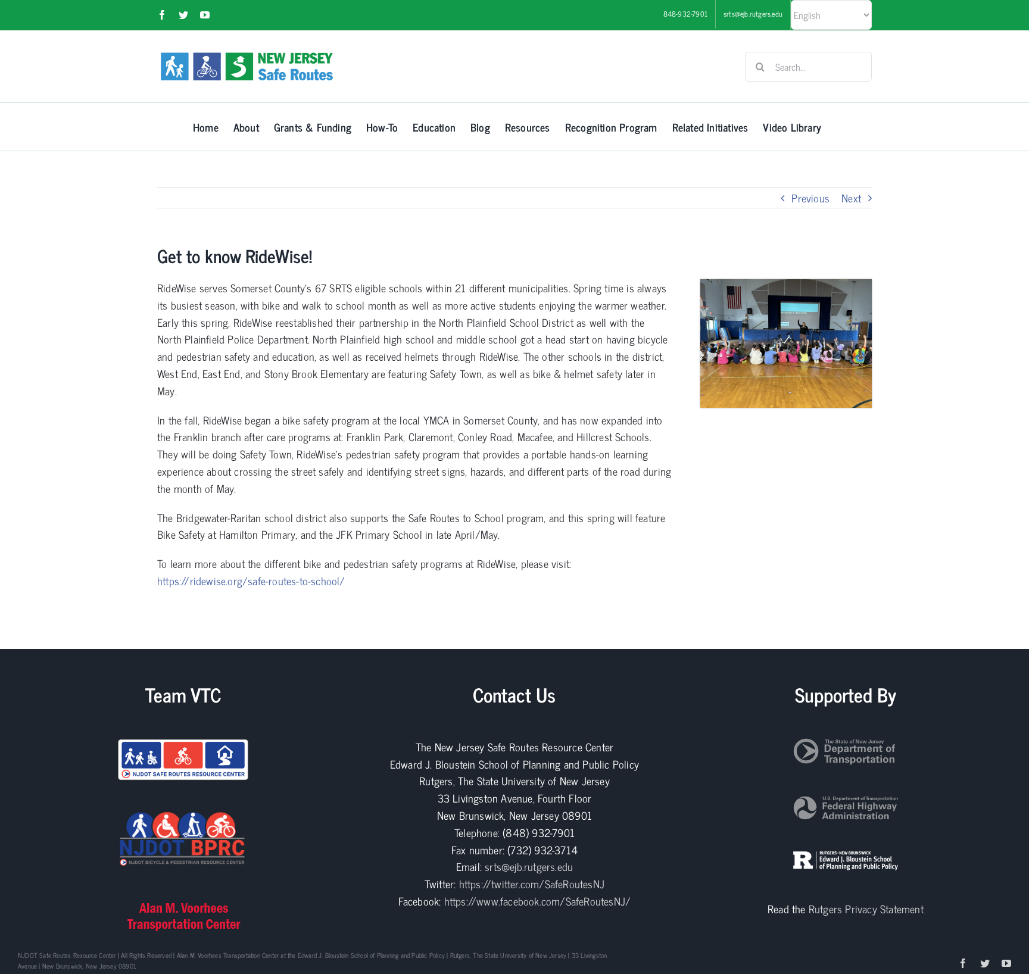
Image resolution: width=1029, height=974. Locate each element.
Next (851, 198)
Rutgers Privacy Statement (866, 908)
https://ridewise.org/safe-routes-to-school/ (251, 580)
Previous (810, 198)
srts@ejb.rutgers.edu (529, 866)
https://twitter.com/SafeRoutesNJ (531, 883)
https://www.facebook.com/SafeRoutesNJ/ (537, 901)
